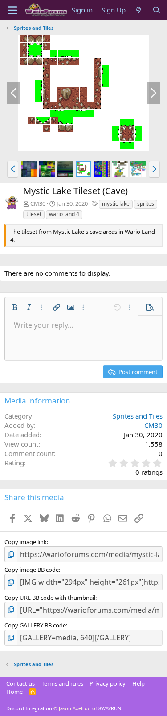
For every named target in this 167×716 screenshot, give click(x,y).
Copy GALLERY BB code (35, 625)
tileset (33, 214)
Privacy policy (108, 683)
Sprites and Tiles (138, 415)
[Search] (156, 10)
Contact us (20, 683)
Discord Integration (29, 708)
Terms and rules (62, 683)
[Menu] (12, 10)
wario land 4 (64, 214)
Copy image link (25, 542)
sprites (145, 203)
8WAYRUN (109, 708)
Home (14, 692)
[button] (12, 169)
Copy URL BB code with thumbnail (49, 598)
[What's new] (138, 10)
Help (138, 683)
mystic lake (116, 203)
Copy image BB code (31, 569)
